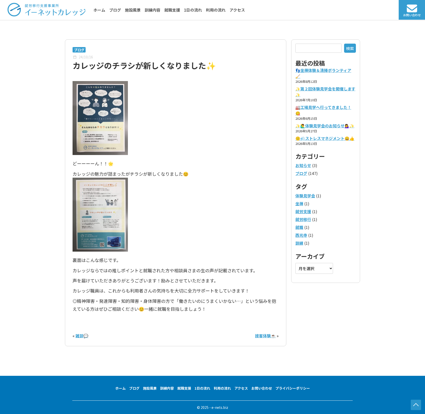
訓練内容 (152, 10)
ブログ (115, 10)
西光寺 (301, 235)
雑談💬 (82, 336)
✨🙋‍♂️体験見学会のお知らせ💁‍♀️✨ (324, 126)
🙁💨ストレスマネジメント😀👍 (324, 138)
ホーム (99, 10)
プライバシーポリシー (292, 388)
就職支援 (172, 10)
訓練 (299, 243)
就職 (299, 227)
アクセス (237, 10)
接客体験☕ (265, 336)
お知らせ (303, 165)
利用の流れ (216, 10)
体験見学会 (305, 196)
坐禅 (299, 204)
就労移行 (303, 219)
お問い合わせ (261, 388)
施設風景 (133, 10)
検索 (350, 48)
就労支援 (303, 211)
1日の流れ (193, 10)
